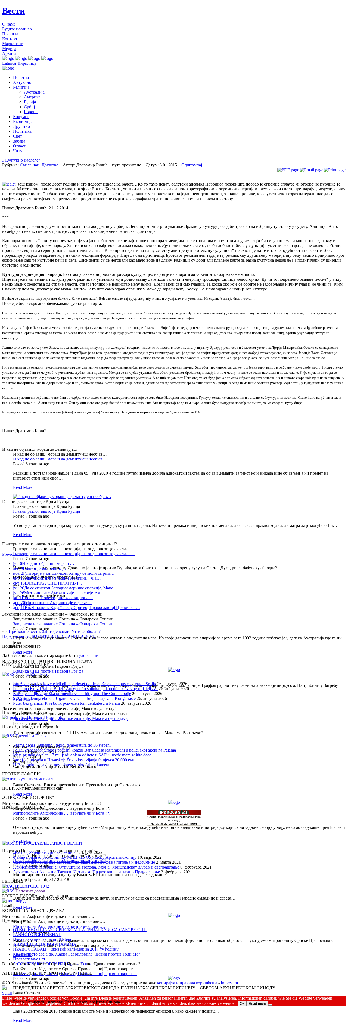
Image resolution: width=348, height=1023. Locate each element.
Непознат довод (30, 891)
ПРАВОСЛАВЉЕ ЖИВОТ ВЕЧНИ (48, 843)
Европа (31, 111)
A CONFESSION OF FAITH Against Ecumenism (57, 964)
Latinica (9, 63)
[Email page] (311, 170)
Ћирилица (26, 63)
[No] (270, 1005)
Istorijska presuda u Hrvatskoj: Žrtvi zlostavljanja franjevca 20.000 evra (74, 760)
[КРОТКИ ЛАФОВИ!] (27, 779)
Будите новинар (17, 29)
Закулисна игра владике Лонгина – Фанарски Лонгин (63, 624)
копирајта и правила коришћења (187, 983)
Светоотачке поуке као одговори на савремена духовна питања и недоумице (84, 862)
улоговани (88, 655)
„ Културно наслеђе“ (21, 160)
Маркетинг (12, 43)
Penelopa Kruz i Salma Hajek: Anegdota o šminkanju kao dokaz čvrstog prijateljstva (85, 688)
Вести (13, 11)
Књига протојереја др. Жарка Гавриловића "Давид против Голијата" (76, 954)
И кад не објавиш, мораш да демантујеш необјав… (60, 459)
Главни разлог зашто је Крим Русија (46, 511)
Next (21, 554)
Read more (257, 1004)
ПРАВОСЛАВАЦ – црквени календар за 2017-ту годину (66, 949)
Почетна (21, 77)
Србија (30, 106)
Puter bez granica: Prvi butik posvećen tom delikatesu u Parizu (66, 703)
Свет (17, 136)
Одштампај (191, 165)
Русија (30, 102)
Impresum (229, 983)
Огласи (19, 146)
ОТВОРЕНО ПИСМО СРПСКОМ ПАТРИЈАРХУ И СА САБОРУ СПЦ (80, 929)
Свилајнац (29, 165)
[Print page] (335, 170)
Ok (242, 1004)
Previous (9, 554)
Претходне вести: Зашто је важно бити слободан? (55, 631)
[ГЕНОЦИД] (25, 886)
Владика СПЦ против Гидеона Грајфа (48, 671)
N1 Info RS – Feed (31, 674)
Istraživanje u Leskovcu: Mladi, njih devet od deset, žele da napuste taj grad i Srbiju (84, 683)
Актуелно (22, 82)
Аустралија (34, 92)
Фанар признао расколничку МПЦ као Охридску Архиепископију (74, 857)
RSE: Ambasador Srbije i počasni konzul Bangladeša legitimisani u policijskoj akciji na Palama (94, 750)
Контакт (9, 38)
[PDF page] (288, 170)
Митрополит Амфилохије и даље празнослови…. (59, 926)
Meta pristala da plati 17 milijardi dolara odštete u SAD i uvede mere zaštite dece (82, 755)
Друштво (21, 126)
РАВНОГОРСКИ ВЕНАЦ (37, 934)
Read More (22, 487)
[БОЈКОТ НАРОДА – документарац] (14, 900)
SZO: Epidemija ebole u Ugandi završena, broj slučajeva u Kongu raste (74, 698)
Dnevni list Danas (30, 736)
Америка (32, 97)
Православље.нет (29, 959)
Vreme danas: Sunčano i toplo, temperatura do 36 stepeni (62, 745)
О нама (8, 24)
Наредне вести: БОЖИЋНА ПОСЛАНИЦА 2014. (48, 636)
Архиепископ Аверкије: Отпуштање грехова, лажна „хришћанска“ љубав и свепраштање (96, 867)
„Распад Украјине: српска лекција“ (45, 852)
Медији (9, 48)
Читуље (20, 151)
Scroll (7, 993)
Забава (19, 141)
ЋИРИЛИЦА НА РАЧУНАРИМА (44, 944)
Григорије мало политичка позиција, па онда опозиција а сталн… (74, 553)
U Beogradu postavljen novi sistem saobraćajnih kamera (61, 764)
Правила (10, 34)
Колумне (21, 116)
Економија (23, 121)
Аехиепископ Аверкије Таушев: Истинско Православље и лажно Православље (86, 872)
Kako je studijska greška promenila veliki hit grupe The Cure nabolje (72, 693)
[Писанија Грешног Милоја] (32, 717)
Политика (22, 131)
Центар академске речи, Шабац (42, 939)
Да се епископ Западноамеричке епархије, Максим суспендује (70, 718)
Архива (9, 53)
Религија (21, 87)
